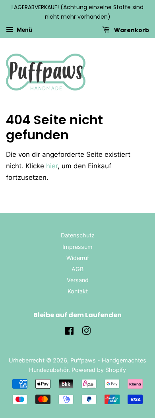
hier (52, 166)
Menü (23, 29)
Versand (78, 280)
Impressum (77, 246)
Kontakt (78, 291)
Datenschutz (78, 235)
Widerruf (77, 257)
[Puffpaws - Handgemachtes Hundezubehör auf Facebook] (69, 332)
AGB (77, 269)
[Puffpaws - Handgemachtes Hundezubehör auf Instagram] (86, 332)
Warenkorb (131, 30)
